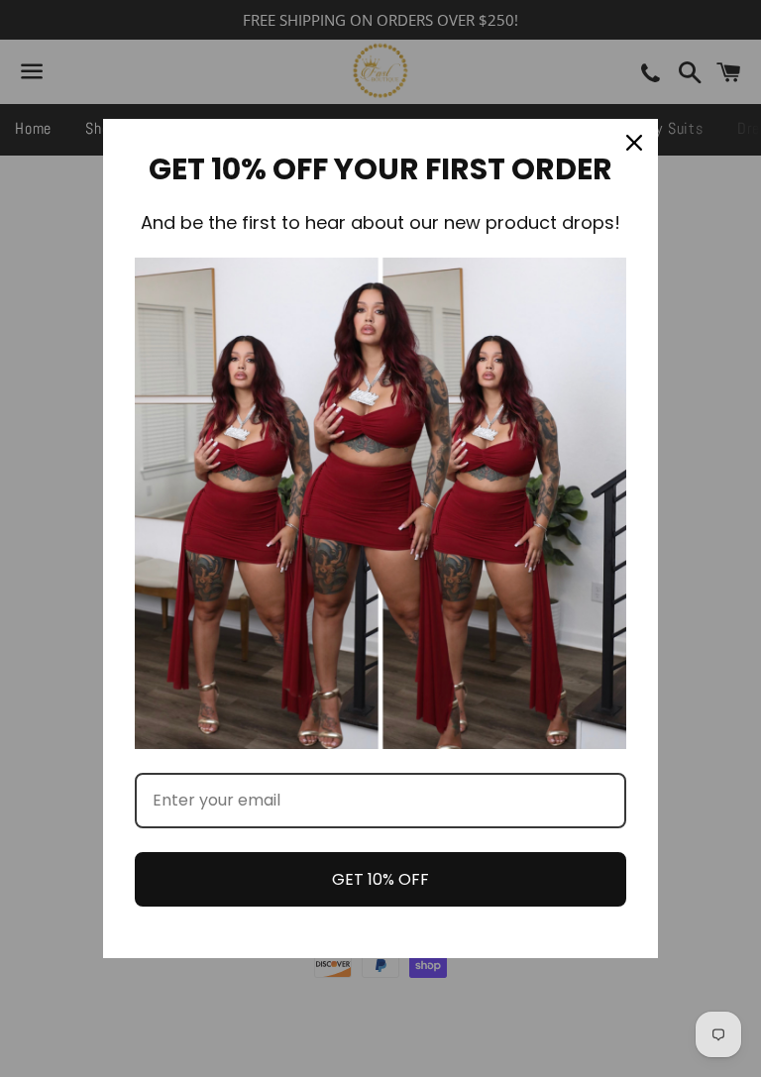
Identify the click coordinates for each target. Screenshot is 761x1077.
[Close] (634, 142)
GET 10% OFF (380, 879)
